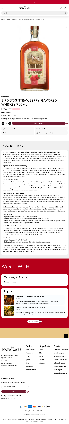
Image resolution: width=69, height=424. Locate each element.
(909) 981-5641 (63, 419)
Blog (40, 353)
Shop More (29, 366)
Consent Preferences (60, 373)
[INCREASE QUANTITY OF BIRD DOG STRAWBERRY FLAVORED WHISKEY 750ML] (9, 123)
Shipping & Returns (60, 356)
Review (41, 359)
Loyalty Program (59, 353)
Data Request (58, 370)
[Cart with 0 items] (66, 8)
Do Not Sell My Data (60, 366)
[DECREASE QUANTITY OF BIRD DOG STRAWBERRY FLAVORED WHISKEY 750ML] (3, 123)
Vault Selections (31, 370)
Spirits (28, 359)
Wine (27, 356)
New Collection (30, 349)
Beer (27, 363)
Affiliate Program (59, 363)
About (41, 349)
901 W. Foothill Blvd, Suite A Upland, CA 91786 (10, 356)
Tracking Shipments (60, 359)
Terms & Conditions (38, 411)
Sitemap (42, 363)
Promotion (29, 353)
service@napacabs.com (50, 419)
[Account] (61, 8)
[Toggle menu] (2, 8)
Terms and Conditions (61, 349)
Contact (41, 356)
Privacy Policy (28, 411)
